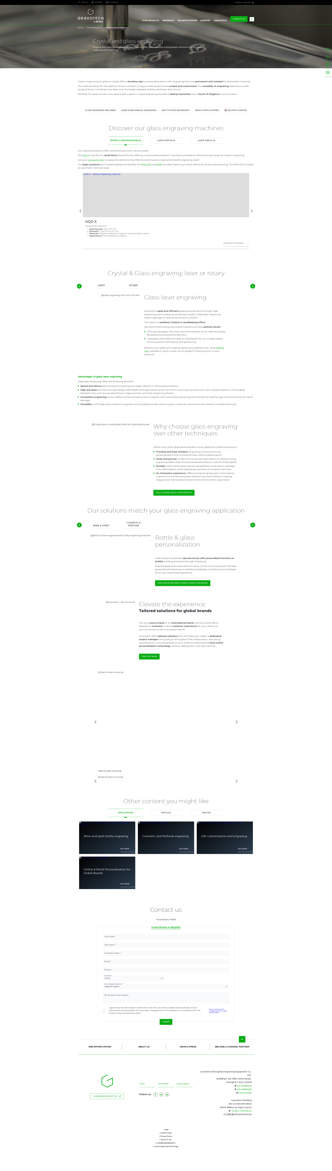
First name (109, 937)
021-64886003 (244, 1086)
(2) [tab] (125, 140)
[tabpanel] (166, 351)
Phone (107, 970)
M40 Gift (146, 164)
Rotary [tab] (133, 285)
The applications (93, 28)
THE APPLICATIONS (187, 21)
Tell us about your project (116, 995)
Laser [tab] (101, 285)
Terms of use (166, 1140)
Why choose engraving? (176, 110)
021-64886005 (244, 1089)
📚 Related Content (235, 110)
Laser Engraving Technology (166, 1146)
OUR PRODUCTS (150, 21)
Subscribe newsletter (105, 1096)
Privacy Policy (166, 1136)
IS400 (159, 164)
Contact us (239, 19)
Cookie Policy (166, 1133)
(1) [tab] (166, 140)
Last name (109, 945)
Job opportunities (99, 1047)
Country (107, 976)
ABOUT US (144, 1047)
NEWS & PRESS (188, 1047)
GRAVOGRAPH (183, 1084)
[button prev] (79, 286)
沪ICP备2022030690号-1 (166, 1143)
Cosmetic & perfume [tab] (134, 524)
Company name (112, 953)
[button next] (252, 286)
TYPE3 (141, 1084)
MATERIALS (168, 21)
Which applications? (207, 110)
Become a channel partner (232, 1047)
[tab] (166, 781)
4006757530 (245, 1093)
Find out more (149, 656)
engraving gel (96, 160)
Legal (166, 1129)
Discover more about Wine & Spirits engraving (183, 583)
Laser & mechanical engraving (138, 110)
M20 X (85, 155)
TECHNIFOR (163, 1084)
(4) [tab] (206, 140)
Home (80, 28)
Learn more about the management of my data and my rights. (218, 1011)
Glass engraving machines (100, 110)
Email (107, 961)
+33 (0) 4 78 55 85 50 (241, 1111)
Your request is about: (113, 984)
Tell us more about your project (174, 493)
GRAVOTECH (220, 21)
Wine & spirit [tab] (101, 526)
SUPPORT (205, 21)
